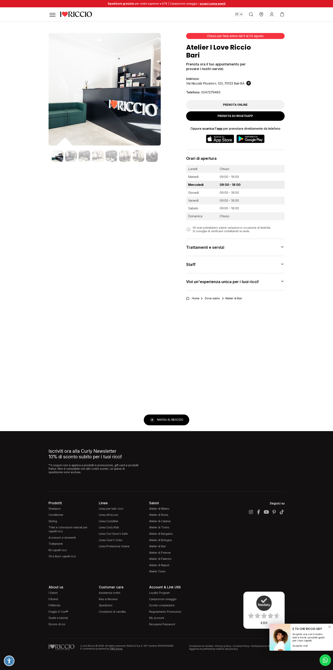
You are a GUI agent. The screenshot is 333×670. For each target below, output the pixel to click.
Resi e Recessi (108, 599)
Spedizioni (105, 605)
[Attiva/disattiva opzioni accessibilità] (9, 661)
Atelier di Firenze (160, 552)
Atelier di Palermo (160, 558)
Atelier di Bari (157, 546)
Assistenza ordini (109, 592)
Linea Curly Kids (109, 527)
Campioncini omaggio (163, 599)
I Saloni (53, 592)
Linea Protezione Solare (114, 546)
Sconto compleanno (162, 605)
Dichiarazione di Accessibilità (268, 646)
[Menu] (52, 14)
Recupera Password (162, 624)
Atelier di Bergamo (161, 533)
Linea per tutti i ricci (111, 508)
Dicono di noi (57, 624)
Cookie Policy (241, 646)
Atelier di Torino (159, 527)
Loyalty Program (159, 592)
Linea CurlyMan (108, 521)
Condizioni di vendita (112, 611)
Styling (53, 521)
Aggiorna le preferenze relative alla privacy (213, 648)
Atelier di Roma (158, 514)
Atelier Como (157, 571)
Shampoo (55, 508)
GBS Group (116, 648)
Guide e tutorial (58, 617)
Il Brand (53, 599)
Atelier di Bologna (160, 540)
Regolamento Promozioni (165, 611)
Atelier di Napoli (159, 565)
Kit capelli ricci (58, 550)
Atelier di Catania (160, 521)
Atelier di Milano (159, 508)
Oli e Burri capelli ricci (62, 556)
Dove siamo (212, 298)
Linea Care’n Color (111, 540)
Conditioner (56, 514)
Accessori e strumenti (62, 537)
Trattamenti (56, 543)
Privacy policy (223, 646)
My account (156, 617)
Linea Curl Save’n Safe (113, 533)
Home (195, 298)
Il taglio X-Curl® (58, 611)
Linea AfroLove (108, 514)
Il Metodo (55, 605)
